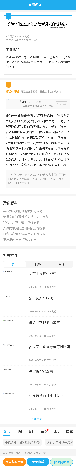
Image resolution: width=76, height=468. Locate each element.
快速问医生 (61, 462)
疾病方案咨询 (14, 462)
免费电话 (38, 462)
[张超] (13, 104)
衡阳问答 (34, 453)
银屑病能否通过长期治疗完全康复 (26, 217)
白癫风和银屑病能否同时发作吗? (25, 234)
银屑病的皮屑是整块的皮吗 (21, 239)
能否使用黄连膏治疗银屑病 (21, 222)
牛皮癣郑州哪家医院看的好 (22, 442)
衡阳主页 (22, 453)
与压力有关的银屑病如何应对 (22, 211)
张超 (23, 101)
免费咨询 (62, 104)
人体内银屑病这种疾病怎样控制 (24, 228)
